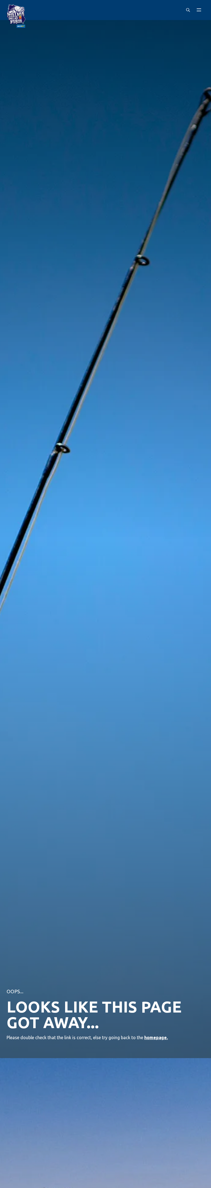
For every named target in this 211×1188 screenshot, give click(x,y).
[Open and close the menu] (198, 9)
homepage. (156, 1037)
